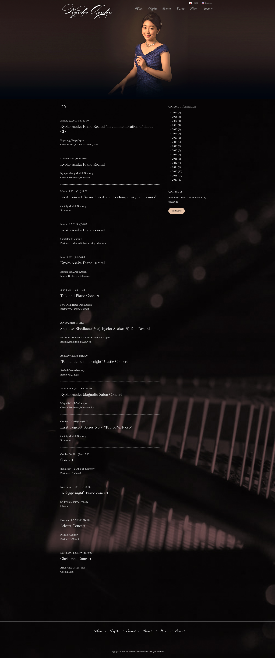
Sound (180, 8)
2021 (174, 133)
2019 (174, 142)
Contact (207, 8)
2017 (174, 150)
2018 (174, 146)
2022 (174, 129)
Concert (166, 8)
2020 (174, 137)
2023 (174, 125)
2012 (174, 171)
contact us (177, 210)
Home (139, 8)
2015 (174, 158)
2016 (174, 154)
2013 (174, 167)
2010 (174, 179)
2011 (174, 175)
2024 (174, 121)
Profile (152, 8)
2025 (174, 116)
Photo (194, 8)
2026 (174, 112)
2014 (174, 163)
